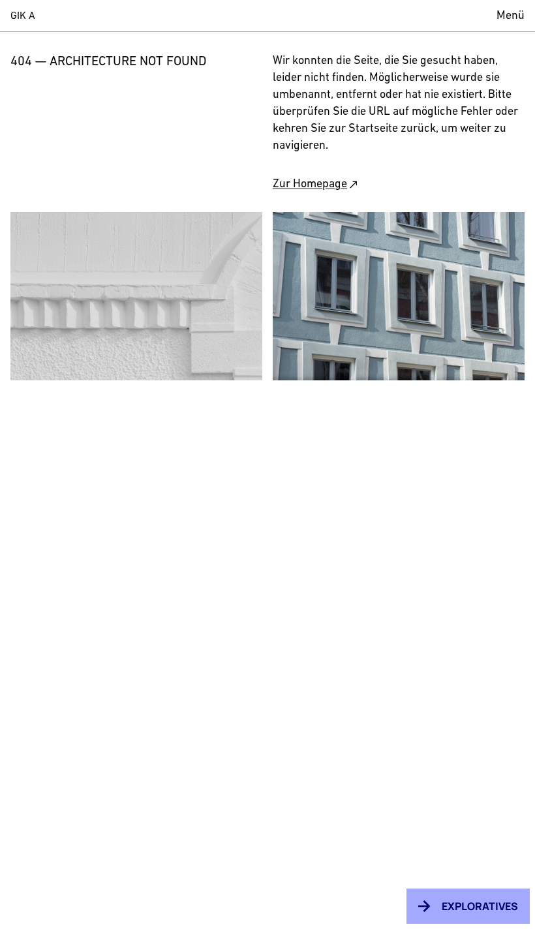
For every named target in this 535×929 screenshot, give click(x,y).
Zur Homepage (310, 184)
